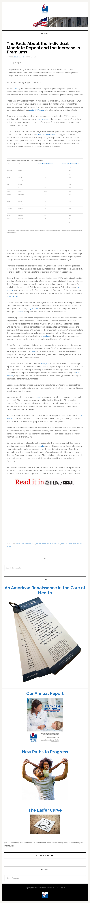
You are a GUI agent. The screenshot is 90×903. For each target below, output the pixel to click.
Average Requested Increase (45, 167)
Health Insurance (53, 547)
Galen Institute (45, 13)
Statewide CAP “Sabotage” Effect (70, 167)
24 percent (19, 315)
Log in (62, 891)
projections (45, 339)
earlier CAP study (36, 113)
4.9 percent (33, 312)
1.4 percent (14, 300)
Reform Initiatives (68, 547)
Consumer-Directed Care (25, 547)
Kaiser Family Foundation (47, 138)
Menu (46, 37)
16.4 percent (43, 122)
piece (37, 400)
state (33, 355)
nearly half (45, 367)
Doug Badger (41, 547)
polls (41, 449)
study (15, 92)
